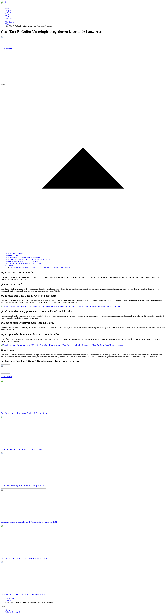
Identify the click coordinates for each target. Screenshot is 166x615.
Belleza (8, 10)
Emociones (9, 14)
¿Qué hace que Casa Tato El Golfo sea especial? (22, 257)
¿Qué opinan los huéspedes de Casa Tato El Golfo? (23, 264)
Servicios (8, 18)
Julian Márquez (6, 48)
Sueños (8, 12)
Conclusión (9, 266)
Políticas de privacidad (13, 612)
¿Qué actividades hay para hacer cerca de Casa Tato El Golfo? (27, 259)
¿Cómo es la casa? (12, 255)
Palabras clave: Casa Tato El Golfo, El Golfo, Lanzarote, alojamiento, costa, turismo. (40, 268)
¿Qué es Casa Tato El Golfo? (15, 253)
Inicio (7, 8)
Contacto (8, 610)
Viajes (7, 16)
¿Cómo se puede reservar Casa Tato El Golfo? (21, 262)
